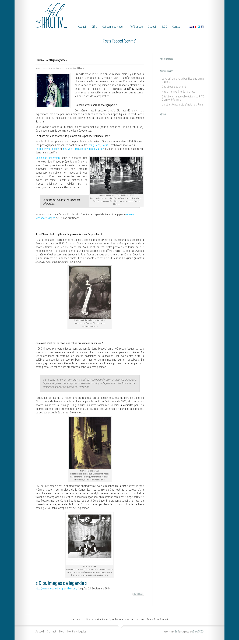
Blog (61, 631)
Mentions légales (76, 631)
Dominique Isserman (48, 158)
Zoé (177, 631)
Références (136, 26)
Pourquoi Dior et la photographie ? (51, 60)
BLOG (164, 26)
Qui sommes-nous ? (113, 26)
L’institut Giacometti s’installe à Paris (182, 104)
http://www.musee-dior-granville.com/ (56, 588)
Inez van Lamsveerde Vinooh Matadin (83, 148)
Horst (105, 145)
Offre (94, 26)
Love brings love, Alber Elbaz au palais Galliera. (183, 80)
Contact (176, 26)
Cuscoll (152, 26)
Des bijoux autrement (174, 86)
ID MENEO (197, 631)
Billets (80, 68)
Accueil (82, 26)
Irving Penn (94, 145)
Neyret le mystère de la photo (178, 91)
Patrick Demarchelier (47, 148)
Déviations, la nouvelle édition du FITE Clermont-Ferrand (183, 98)
